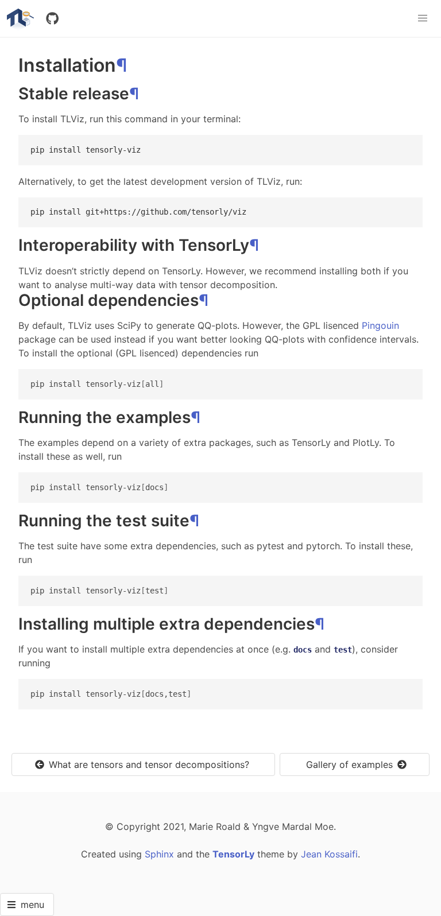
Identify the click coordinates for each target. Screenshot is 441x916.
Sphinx (159, 854)
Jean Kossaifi (329, 854)
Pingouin (380, 325)
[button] (422, 18)
